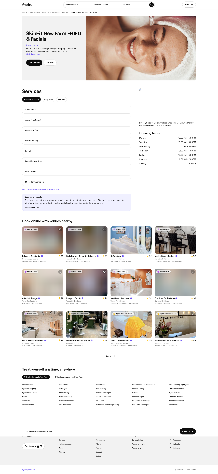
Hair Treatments (65, 405)
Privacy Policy (137, 440)
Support (99, 452)
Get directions (33, 54)
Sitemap (62, 452)
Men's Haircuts (28, 405)
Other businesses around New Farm (69, 377)
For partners (100, 440)
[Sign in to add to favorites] (60, 229)
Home (24, 12)
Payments (99, 448)
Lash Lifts (26, 401)
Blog (60, 448)
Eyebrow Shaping (29, 389)
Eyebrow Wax (174, 393)
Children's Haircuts (176, 389)
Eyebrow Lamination (103, 397)
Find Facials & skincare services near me (40, 189)
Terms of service (138, 444)
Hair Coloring (101, 389)
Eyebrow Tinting (65, 397)
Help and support (65, 444)
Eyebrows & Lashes (29, 393)
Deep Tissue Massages (141, 401)
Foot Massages (138, 397)
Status (98, 456)
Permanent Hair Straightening (107, 405)
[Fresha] (27, 5)
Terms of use (137, 448)
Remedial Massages (103, 393)
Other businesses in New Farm (36, 377)
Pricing (98, 444)
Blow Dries (100, 401)
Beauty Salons (27, 384)
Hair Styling (100, 384)
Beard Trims (173, 405)
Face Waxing (64, 393)
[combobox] (78, 4)
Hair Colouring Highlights (179, 384)
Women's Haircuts (176, 397)
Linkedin (176, 444)
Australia (45, 12)
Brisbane (55, 12)
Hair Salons (63, 384)
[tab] (31, 99)
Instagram (177, 448)
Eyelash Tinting (138, 389)
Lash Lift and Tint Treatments (143, 384)
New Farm (65, 12)
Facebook (177, 440)
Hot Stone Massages (140, 405)
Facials (25, 397)
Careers (62, 440)
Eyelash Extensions (66, 401)
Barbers (135, 393)
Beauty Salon (35, 12)
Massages (63, 389)
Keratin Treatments (176, 401)
